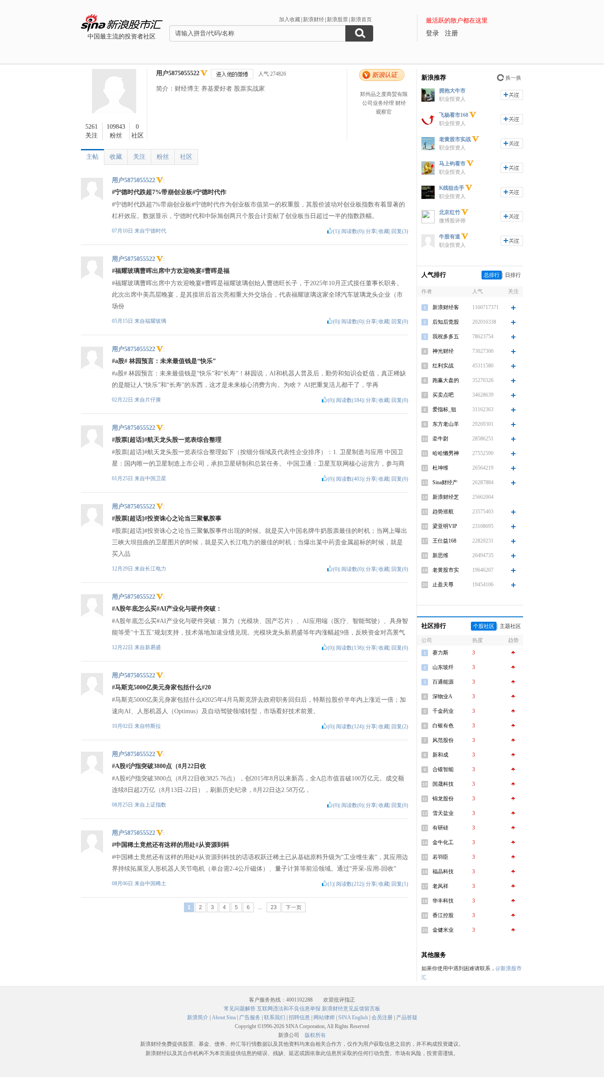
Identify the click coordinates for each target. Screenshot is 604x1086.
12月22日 (123, 647)
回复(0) (399, 321)
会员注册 (382, 1017)
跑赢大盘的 (445, 380)
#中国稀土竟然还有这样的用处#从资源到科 (170, 844)
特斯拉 (153, 726)
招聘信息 (299, 1017)
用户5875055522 (177, 73)
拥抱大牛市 (452, 91)
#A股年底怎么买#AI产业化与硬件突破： (167, 608)
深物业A (442, 696)
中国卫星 (155, 478)
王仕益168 (444, 541)
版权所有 (315, 1035)
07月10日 (123, 231)
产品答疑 (406, 1017)
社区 (186, 156)
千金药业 (443, 711)
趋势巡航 (443, 512)
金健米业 (443, 930)
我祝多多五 (445, 336)
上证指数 (155, 805)
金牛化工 (443, 842)
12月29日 (123, 569)
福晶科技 (443, 871)
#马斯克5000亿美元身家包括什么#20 (161, 687)
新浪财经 (313, 19)
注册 (451, 33)
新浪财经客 (445, 307)
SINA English (353, 1017)
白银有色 (443, 726)
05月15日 (123, 321)
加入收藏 (289, 19)
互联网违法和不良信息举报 (289, 1009)
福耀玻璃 (155, 321)
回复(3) (399, 231)
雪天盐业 (443, 813)
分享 (371, 231)
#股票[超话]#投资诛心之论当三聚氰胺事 (167, 518)
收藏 (116, 156)
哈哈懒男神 (445, 453)
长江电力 (155, 569)
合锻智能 (443, 769)
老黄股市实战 (455, 139)
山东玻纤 (443, 667)
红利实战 (443, 366)
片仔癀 (153, 400)
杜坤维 (440, 468)
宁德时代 (155, 231)
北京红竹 (449, 212)
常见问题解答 (240, 1009)
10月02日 (123, 726)
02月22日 (123, 400)
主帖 (92, 156)
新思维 (440, 555)
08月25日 (123, 805)
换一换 (513, 78)
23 (274, 907)
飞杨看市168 (453, 115)
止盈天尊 (443, 584)
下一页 (294, 907)
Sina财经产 (445, 482)
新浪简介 (197, 1017)
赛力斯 (440, 653)
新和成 (440, 755)
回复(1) (399, 884)
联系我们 (274, 1017)
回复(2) (399, 726)
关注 (139, 156)
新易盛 (153, 647)
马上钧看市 (452, 164)
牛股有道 (449, 236)
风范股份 (443, 740)
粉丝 (163, 156)
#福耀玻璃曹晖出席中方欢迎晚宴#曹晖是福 (170, 271)
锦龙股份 (443, 798)
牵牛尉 (440, 439)
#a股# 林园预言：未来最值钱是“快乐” (164, 361)
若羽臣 (440, 857)
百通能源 (443, 682)
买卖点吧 (443, 395)
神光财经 (443, 351)
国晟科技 (443, 784)
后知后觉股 (445, 322)
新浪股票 (337, 19)
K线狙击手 (451, 188)
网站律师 (324, 1017)
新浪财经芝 (445, 497)
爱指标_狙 (444, 409)
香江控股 (443, 915)
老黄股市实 (445, 570)
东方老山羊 (445, 424)
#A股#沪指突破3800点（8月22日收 (159, 766)
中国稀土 (155, 883)
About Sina (224, 1017)
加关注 (512, 95)
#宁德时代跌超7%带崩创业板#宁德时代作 (169, 192)
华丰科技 (443, 901)
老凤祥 (440, 886)
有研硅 (440, 828)
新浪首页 (361, 19)
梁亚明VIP (444, 526)
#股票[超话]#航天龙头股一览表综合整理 (167, 439)
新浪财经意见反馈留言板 (351, 1009)
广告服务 (249, 1017)
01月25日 (123, 478)
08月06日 (123, 883)
